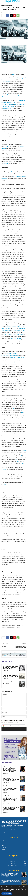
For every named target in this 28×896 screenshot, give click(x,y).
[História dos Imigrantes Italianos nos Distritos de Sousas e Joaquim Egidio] (22, 676)
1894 (22, 412)
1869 (18, 461)
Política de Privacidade (10, 890)
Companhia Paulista (16, 338)
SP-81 (13, 102)
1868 (16, 459)
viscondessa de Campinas (12, 355)
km (4, 81)
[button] (13, 725)
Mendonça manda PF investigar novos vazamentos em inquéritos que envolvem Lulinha (11, 778)
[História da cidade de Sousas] (22, 684)
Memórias (4, 5)
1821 (19, 326)
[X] (11, 15)
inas (16, 361)
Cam (13, 361)
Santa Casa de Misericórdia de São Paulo (13, 334)
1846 (4, 469)
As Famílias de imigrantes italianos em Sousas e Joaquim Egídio (10, 667)
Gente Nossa (9, 5)
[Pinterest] (14, 15)
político (13, 330)
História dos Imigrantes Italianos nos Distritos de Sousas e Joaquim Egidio (21, 646)
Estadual (5, 163)
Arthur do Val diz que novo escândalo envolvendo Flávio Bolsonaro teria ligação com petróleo (11, 809)
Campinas (10, 76)
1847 (4, 484)
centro (8, 81)
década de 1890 (13, 152)
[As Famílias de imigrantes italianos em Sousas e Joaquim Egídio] (22, 668)
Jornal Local (6, 12)
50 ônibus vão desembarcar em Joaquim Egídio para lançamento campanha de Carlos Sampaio (11, 788)
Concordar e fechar (7, 893)
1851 (9, 454)
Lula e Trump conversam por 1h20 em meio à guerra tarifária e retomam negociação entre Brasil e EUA (10, 769)
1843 (24, 450)
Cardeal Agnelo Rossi (12, 171)
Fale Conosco (5, 833)
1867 (21, 456)
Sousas (6, 146)
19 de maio (7, 328)
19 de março (13, 326)
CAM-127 (12, 106)
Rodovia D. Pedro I (7, 108)
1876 (24, 330)
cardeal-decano (17, 176)
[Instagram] (14, 829)
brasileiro (17, 330)
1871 (22, 463)
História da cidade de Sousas (5, 646)
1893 (13, 328)
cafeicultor (7, 330)
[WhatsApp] (18, 15)
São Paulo (23, 76)
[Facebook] (7, 15)
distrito (14, 74)
